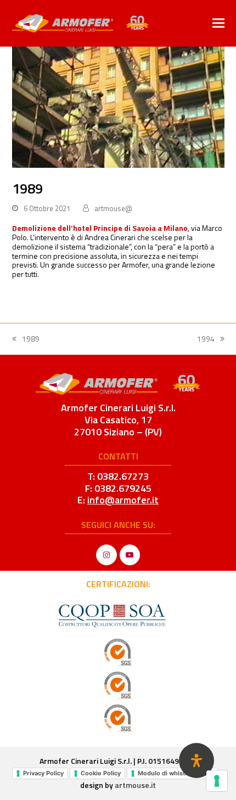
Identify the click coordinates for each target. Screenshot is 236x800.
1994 (210, 339)
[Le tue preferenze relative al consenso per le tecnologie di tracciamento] (216, 780)
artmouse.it (135, 785)
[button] (218, 23)
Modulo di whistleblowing (176, 773)
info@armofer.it (123, 499)
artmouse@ (113, 208)
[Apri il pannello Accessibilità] (196, 760)
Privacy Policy (43, 773)
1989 (26, 339)
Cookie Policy (101, 773)
